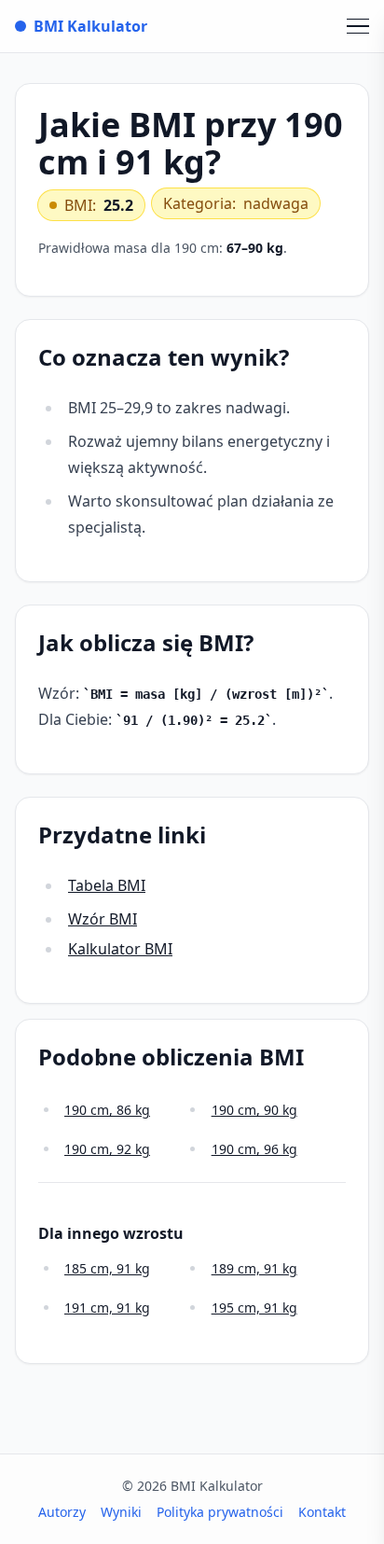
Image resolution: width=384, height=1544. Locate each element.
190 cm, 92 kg (107, 1149)
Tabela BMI (106, 885)
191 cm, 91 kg (107, 1307)
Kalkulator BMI (120, 949)
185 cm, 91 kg (107, 1268)
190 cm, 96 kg (254, 1149)
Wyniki (121, 1512)
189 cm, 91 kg (254, 1268)
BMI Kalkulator (90, 26)
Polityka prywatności (220, 1512)
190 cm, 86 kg (107, 1110)
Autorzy (62, 1512)
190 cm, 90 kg (254, 1110)
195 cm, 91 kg (254, 1307)
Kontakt (322, 1512)
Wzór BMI (102, 919)
